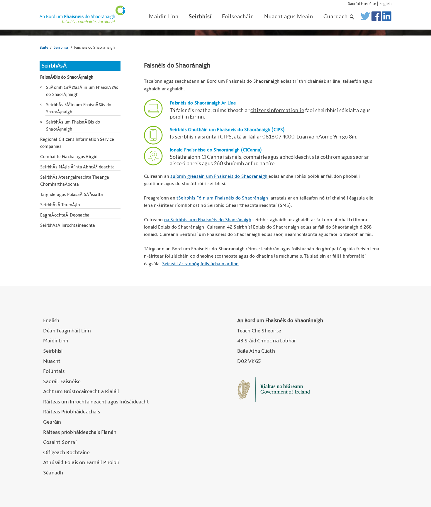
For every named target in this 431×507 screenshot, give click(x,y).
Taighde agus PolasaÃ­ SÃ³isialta (71, 194)
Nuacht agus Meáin (288, 16)
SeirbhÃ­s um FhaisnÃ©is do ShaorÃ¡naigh (73, 125)
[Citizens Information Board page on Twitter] (365, 16)
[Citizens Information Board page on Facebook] (376, 16)
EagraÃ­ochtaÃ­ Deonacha (64, 215)
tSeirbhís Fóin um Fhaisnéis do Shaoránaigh (222, 198)
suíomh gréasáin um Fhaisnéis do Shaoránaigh (219, 176)
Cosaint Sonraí (60, 442)
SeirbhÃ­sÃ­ (54, 66)
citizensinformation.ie (277, 110)
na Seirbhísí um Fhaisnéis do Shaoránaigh (207, 219)
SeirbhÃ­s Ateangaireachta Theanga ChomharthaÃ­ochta (74, 180)
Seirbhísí (200, 16)
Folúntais (54, 371)
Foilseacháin (238, 16)
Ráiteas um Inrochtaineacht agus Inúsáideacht (96, 401)
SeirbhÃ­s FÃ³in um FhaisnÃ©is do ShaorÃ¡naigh (78, 108)
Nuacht (51, 361)
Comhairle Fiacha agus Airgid (69, 156)
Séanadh (53, 472)
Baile (44, 47)
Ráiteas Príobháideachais (71, 411)
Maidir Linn (164, 16)
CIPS (226, 136)
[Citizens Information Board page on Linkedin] (386, 16)
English (385, 3)
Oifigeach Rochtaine (66, 452)
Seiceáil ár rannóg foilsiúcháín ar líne (200, 263)
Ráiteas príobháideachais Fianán (79, 432)
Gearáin (52, 421)
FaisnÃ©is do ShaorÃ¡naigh (66, 77)
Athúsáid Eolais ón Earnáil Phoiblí (81, 462)
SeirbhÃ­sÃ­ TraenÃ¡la (60, 204)
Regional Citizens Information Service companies (77, 142)
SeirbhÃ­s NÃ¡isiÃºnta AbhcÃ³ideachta (77, 167)
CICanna (212, 157)
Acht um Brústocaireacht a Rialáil (81, 391)
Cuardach (336, 16)
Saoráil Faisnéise (362, 3)
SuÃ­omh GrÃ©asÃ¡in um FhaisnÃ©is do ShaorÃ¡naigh (82, 90)
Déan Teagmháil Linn (67, 330)
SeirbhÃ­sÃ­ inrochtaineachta (67, 225)
